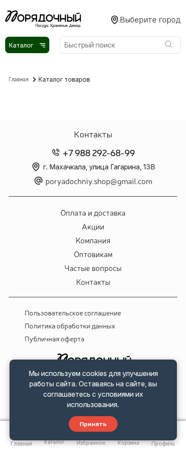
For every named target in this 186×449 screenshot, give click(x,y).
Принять (93, 423)
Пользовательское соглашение (73, 312)
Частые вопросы (93, 267)
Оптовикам (93, 253)
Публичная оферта (54, 338)
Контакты (93, 281)
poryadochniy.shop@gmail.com (98, 180)
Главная (19, 79)
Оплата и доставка (93, 212)
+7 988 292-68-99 (99, 152)
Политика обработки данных (70, 325)
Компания (93, 240)
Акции (93, 226)
